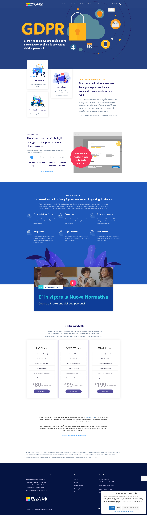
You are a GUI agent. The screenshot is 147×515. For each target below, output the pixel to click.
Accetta (112, 508)
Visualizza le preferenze (130, 508)
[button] (136, 493)
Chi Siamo (64, 4)
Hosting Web (77, 489)
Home (56, 4)
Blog (99, 4)
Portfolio (90, 4)
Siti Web (73, 4)
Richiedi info (41, 391)
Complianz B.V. (90, 417)
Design (76, 482)
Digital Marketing (78, 485)
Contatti (114, 4)
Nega (118, 508)
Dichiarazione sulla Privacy (127, 511)
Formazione (77, 492)
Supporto (106, 4)
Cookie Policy (117, 511)
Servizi (82, 4)
